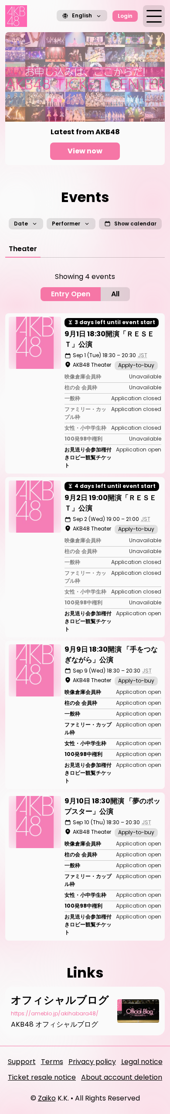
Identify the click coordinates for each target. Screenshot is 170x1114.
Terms (52, 1062)
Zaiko (47, 1098)
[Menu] (154, 16)
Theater (23, 249)
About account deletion (121, 1077)
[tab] (23, 249)
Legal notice (142, 1062)
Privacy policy (92, 1062)
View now (85, 151)
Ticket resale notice (42, 1077)
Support (22, 1062)
